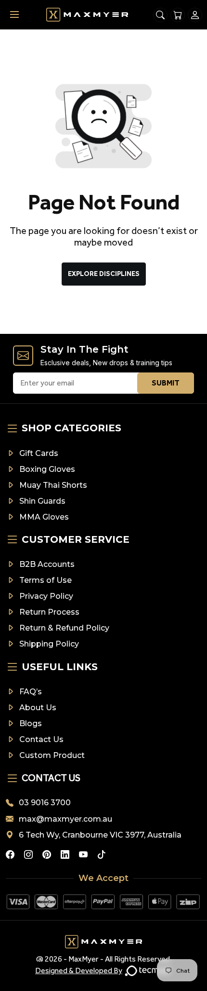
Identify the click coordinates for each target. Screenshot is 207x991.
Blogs (30, 723)
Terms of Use (45, 580)
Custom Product (52, 755)
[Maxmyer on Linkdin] (65, 854)
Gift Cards (38, 453)
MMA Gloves (44, 517)
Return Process (49, 612)
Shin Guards (42, 501)
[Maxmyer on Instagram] (28, 854)
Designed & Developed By (78, 970)
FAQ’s (30, 691)
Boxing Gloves (47, 469)
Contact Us (41, 739)
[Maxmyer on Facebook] (10, 854)
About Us (37, 707)
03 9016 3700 (45, 802)
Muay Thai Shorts (53, 485)
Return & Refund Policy (64, 628)
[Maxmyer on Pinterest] (46, 854)
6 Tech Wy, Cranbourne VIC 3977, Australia (100, 835)
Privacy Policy (46, 596)
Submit (166, 382)
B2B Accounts (47, 564)
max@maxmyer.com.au (65, 819)
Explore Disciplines (104, 274)
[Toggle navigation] (14, 15)
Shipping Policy (49, 643)
